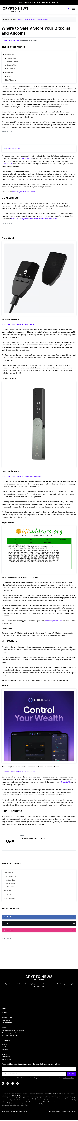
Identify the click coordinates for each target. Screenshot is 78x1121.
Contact (4, 1044)
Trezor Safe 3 (12, 58)
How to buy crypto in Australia (11, 1033)
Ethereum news (7, 1022)
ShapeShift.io (66, 782)
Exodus (10, 76)
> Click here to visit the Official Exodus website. (19, 772)
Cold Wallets (10, 54)
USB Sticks (11, 68)
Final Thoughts (11, 80)
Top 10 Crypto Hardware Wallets (23, 192)
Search (4, 1047)
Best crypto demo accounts (10, 1035)
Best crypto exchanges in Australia (13, 1030)
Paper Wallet (12, 65)
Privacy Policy (65, 1111)
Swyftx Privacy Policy (68, 1078)
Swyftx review (6, 1056)
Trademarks (5, 1049)
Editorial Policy (16, 1096)
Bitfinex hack (7, 164)
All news (4, 1012)
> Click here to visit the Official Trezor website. (18, 324)
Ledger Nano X (13, 62)
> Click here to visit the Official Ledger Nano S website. (21, 476)
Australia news (6, 1015)
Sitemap (73, 1111)
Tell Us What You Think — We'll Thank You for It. (39, 2)
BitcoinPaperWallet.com (53, 621)
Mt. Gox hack (27, 158)
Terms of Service (54, 1111)
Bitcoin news (6, 1020)
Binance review (6, 1059)
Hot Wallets (9, 72)
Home (7, 19)
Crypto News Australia (11, 40)
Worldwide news (7, 1017)
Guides (13, 19)
